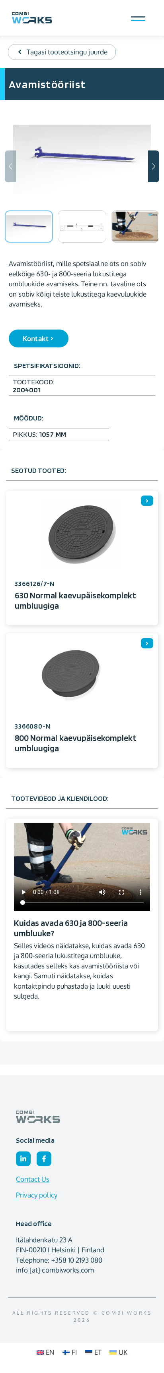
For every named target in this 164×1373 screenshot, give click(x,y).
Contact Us (33, 1179)
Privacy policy (36, 1195)
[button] (153, 166)
